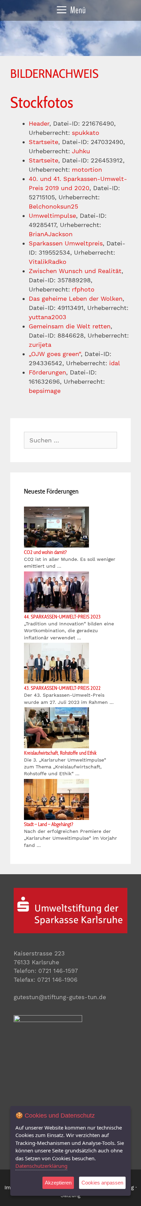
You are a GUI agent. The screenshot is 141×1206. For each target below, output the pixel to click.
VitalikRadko (47, 261)
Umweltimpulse (52, 215)
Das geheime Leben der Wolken (76, 298)
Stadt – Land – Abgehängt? (48, 824)
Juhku (81, 151)
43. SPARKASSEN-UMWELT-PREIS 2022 (62, 688)
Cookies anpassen (102, 1183)
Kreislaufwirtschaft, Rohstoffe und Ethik (60, 753)
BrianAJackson (51, 234)
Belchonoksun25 (53, 206)
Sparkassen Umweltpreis (66, 243)
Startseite (43, 141)
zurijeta (40, 344)
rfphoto (83, 289)
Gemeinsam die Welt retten (70, 326)
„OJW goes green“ (55, 353)
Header (39, 123)
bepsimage (45, 390)
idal (114, 363)
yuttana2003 (47, 317)
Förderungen (47, 372)
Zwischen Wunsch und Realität (75, 270)
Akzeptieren (58, 1183)
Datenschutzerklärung (41, 1165)
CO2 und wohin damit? (45, 552)
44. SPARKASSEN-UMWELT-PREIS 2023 (62, 617)
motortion (87, 169)
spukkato (85, 132)
